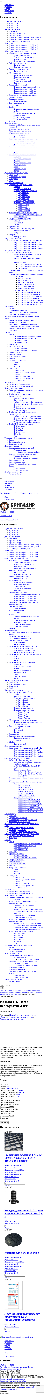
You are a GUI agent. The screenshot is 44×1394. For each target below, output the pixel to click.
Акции (7, 9)
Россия (21, 1092)
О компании (9, 5)
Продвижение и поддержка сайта (13, 1381)
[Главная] (17, 510)
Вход (6, 497)
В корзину (4, 1122)
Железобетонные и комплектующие (14, 992)
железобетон (21, 1090)
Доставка (8, 7)
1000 (19, 1096)
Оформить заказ (19, 1383)
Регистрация (9, 499)
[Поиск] (2, 987)
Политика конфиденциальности (12, 1379)
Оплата (7, 1347)
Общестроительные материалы (28, 990)
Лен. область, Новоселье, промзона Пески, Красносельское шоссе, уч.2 (16, 1368)
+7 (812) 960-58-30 (7, 512)
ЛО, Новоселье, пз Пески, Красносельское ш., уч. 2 (19, 493)
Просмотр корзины (6, 1383)
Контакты (8, 13)
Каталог (11, 990)
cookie (21, 1387)
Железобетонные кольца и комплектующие (16, 1017)
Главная (3, 990)
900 (8, 1086)
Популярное (9, 11)
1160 (18, 1094)
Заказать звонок (6, 516)
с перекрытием (12, 1088)
